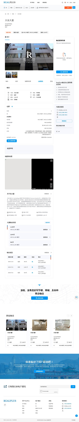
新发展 (32, 7)
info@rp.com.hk (63, 110)
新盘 (36, 413)
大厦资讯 (40, 81)
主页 (8, 13)
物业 (38, 2)
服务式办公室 (19, 7)
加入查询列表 (11, 141)
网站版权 (51, 408)
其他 (51, 81)
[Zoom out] (51, 187)
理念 (23, 406)
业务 (23, 410)
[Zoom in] (51, 184)
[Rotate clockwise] (52, 179)
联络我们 (45, 2)
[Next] (25, 325)
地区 (23, 413)
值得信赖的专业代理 (63, 99)
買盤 (11, 7)
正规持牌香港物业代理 (63, 89)
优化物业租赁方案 (62, 87)
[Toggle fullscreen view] (51, 160)
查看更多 (46, 193)
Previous (68, 315)
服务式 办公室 (38, 408)
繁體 (74, 2)
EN (67, 2)
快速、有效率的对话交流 (64, 94)
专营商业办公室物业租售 (64, 92)
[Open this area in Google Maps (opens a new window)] (34, 188)
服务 (23, 408)
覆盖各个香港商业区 (63, 97)
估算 (16, 81)
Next (71, 315)
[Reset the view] (51, 179)
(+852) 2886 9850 (63, 112)
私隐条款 (51, 406)
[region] (42, 174)
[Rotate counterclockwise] (50, 179)
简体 (71, 2)
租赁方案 (48, 222)
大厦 (26, 7)
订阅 (73, 386)
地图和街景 (28, 81)
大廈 (36, 410)
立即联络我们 (39, 371)
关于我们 (32, 2)
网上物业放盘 (39, 298)
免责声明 (51, 403)
